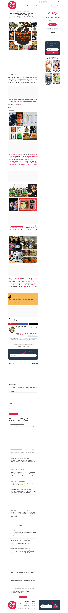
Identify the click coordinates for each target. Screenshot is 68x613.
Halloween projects (26, 99)
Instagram (33, 605)
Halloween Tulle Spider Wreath (31, 279)
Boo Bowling (16, 283)
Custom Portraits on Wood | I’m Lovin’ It (14, 362)
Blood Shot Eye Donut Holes (31, 156)
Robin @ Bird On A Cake (15, 489)
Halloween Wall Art (20, 159)
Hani (11, 469)
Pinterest (33, 606)
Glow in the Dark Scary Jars (15, 278)
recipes (15, 104)
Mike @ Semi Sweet (14, 540)
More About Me (52, 24)
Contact (34, 1)
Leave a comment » (26, 346)
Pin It (9, 51)
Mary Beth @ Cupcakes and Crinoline (17, 424)
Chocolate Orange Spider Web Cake (17, 227)
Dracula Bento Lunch (31, 229)
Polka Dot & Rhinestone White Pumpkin (19, 161)
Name (11, 403)
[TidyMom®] (12, 5)
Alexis (12, 481)
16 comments (18, 346)
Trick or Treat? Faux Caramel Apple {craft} (31, 362)
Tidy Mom (30, 344)
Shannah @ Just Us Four (15, 570)
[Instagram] (41, 2)
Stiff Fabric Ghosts (17, 162)
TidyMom (16, 16)
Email (11, 408)
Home (23, 1)
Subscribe (36, 1)
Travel (51, 6)
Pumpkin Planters (27, 286)
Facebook (33, 603)
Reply (23, 469)
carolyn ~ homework (14, 548)
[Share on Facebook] (1, 304)
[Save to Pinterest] (1, 306)
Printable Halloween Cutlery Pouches (23, 157)
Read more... (21, 334)
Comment (12, 391)
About (26, 1)
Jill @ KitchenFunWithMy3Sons (16, 449)
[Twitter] (45, 2)
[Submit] (58, 2)
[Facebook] (40, 2)
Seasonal (57, 6)
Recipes (27, 603)
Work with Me (20, 608)
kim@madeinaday (14, 458)
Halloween (26, 11)
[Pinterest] (43, 2)
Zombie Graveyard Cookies (17, 226)
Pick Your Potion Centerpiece (24, 281)
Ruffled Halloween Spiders (15, 154)
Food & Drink (27, 6)
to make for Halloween (31, 77)
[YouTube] (47, 2)
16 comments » (30, 16)
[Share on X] (1, 309)
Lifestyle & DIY (37, 6)
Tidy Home (45, 6)
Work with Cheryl (29, 1)
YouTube (33, 608)
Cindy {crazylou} (14, 510)
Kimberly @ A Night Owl (15, 530)
